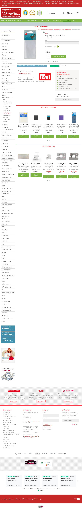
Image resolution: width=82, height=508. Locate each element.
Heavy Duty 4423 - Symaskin (61, 164)
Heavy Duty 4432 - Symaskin (74, 164)
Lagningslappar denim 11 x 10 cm (48, 125)
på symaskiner (5, 328)
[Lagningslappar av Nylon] (30, 58)
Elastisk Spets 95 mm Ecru (23, 164)
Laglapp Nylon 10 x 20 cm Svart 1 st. (36, 125)
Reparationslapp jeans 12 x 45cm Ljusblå (73, 126)
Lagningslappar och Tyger (59, 29)
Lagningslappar (68, 29)
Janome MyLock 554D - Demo (48, 164)
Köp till (4, 339)
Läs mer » (12, 329)
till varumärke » (14, 401)
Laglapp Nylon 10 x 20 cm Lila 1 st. (61, 125)
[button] (25, 13)
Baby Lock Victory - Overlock (36, 164)
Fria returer (6, 333)
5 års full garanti (6, 340)
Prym (46, 33)
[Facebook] (78, 499)
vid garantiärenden (7, 334)
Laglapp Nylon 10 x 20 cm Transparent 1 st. (23, 126)
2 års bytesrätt (6, 327)
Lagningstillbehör (49, 29)
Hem (39, 29)
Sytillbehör (43, 29)
